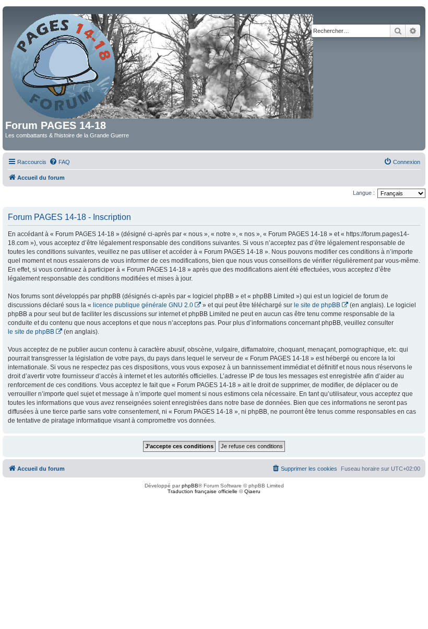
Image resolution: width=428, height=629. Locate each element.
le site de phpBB (317, 305)
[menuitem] (59, 162)
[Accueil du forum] (162, 64)
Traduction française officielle (202, 491)
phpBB (190, 485)
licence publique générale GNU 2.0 (143, 305)
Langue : (364, 193)
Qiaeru (252, 491)
